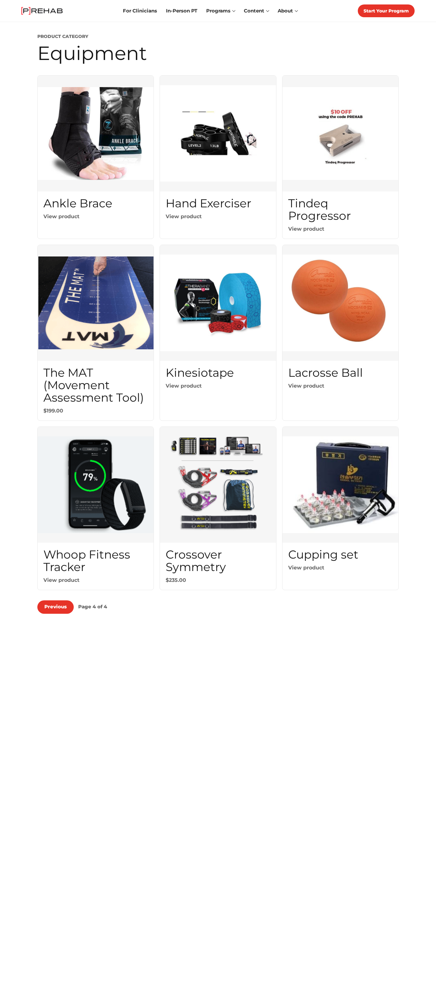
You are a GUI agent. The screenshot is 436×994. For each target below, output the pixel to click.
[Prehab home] (42, 11)
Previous (55, 607)
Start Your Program (386, 11)
